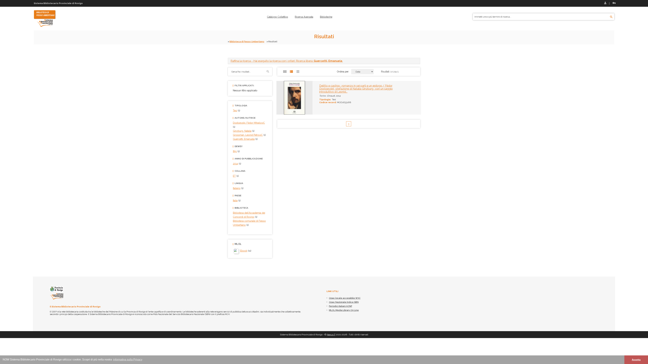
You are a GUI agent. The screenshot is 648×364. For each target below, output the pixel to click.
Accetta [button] (636, 359)
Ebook (243, 250)
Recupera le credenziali (613, 3)
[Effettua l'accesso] (605, 3)
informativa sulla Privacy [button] (127, 359)
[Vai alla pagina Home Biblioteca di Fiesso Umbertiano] (45, 18)
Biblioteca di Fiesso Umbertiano (247, 41)
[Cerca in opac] (611, 17)
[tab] (324, 61)
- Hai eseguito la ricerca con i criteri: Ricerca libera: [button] (286, 61)
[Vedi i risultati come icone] (284, 71)
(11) (245, 250)
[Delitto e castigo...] (287, 97)
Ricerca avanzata (304, 17)
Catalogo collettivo (277, 17)
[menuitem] (277, 17)
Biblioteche (326, 17)
